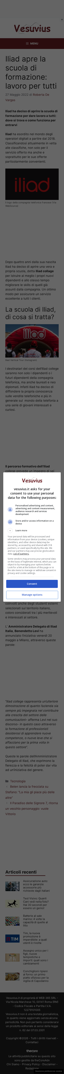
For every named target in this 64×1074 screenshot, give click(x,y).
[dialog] (32, 537)
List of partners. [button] (21, 553)
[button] (32, 530)
